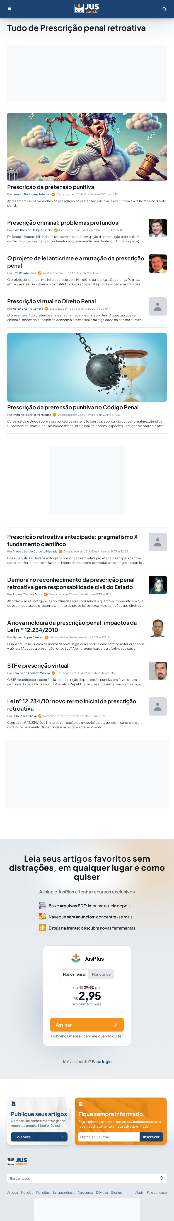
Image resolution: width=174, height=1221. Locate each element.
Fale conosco (157, 1192)
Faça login (102, 1061)
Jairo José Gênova (24, 716)
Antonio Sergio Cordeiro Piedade (34, 551)
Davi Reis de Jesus (24, 273)
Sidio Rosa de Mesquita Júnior (32, 230)
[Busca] (164, 9)
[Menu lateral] (9, 8)
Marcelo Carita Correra (27, 308)
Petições (43, 1192)
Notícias (27, 1192)
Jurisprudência (63, 1192)
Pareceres (85, 1192)
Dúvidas (102, 1192)
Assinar (64, 1024)
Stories (116, 1192)
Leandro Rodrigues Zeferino (31, 194)
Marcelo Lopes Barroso (27, 637)
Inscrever (151, 1136)
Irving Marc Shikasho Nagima (31, 414)
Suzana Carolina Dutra (27, 594)
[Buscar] (162, 1178)
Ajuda (139, 1192)
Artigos (12, 1192)
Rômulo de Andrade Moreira (31, 673)
